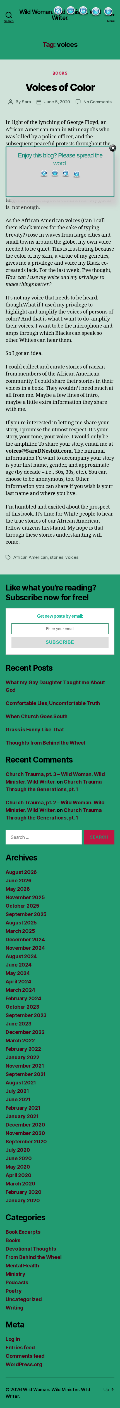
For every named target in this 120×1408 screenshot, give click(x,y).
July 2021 (17, 1091)
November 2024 (25, 948)
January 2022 (22, 1057)
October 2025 (22, 906)
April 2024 (18, 982)
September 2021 (26, 1074)
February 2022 (23, 1049)
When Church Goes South (37, 716)
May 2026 (18, 889)
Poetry (13, 1291)
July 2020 (18, 1150)
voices (71, 557)
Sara (26, 101)
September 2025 (26, 914)
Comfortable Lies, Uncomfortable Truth (53, 703)
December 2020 (25, 1125)
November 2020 (25, 1133)
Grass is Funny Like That (35, 729)
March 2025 (20, 931)
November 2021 (25, 1066)
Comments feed (25, 1356)
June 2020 (19, 1158)
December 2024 (25, 939)
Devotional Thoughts (31, 1249)
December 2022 (25, 1032)
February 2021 (23, 1108)
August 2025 (21, 923)
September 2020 (26, 1141)
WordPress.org (24, 1364)
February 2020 (24, 1192)
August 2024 (21, 956)
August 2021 (21, 1083)
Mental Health (22, 1266)
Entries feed (20, 1347)
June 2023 (19, 1024)
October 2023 (22, 1007)
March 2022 (20, 1040)
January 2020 (23, 1200)
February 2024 (23, 998)
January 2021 (22, 1116)
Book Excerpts (23, 1232)
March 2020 (20, 1184)
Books (60, 73)
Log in (13, 1339)
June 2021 (18, 1099)
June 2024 (19, 965)
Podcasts (17, 1282)
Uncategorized (24, 1299)
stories (56, 557)
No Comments (97, 101)
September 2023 (26, 1015)
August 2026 (21, 872)
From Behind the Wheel (33, 1257)
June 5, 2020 (57, 101)
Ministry (15, 1274)
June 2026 (19, 880)
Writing (14, 1308)
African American (30, 557)
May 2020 (18, 1167)
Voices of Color (60, 87)
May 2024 (18, 973)
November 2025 (25, 897)
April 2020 (18, 1175)
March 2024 (20, 990)
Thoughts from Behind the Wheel (45, 743)
